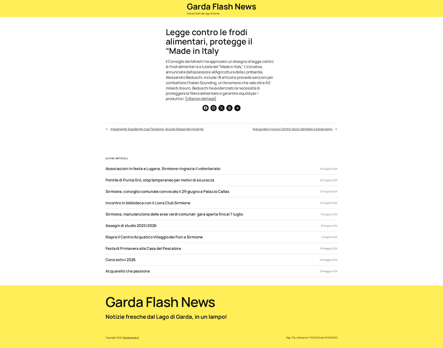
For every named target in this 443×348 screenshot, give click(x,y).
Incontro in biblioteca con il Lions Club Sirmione (148, 203)
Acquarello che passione (128, 271)
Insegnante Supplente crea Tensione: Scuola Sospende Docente (157, 129)
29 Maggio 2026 (328, 248)
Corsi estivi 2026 (121, 260)
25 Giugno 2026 (328, 191)
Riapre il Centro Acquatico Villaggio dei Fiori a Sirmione (154, 237)
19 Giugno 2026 (328, 214)
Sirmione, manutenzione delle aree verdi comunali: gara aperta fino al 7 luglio (174, 214)
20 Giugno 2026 (328, 202)
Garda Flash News (221, 6)
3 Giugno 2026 (329, 237)
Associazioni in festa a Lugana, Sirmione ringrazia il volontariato (163, 169)
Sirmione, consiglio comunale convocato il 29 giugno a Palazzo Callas (167, 191)
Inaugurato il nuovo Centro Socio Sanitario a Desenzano (292, 129)
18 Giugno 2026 (329, 225)
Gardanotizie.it (131, 337)
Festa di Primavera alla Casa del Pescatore (143, 248)
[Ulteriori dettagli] (200, 98)
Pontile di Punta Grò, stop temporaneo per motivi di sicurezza (160, 180)
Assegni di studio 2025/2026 (131, 226)
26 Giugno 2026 (328, 168)
